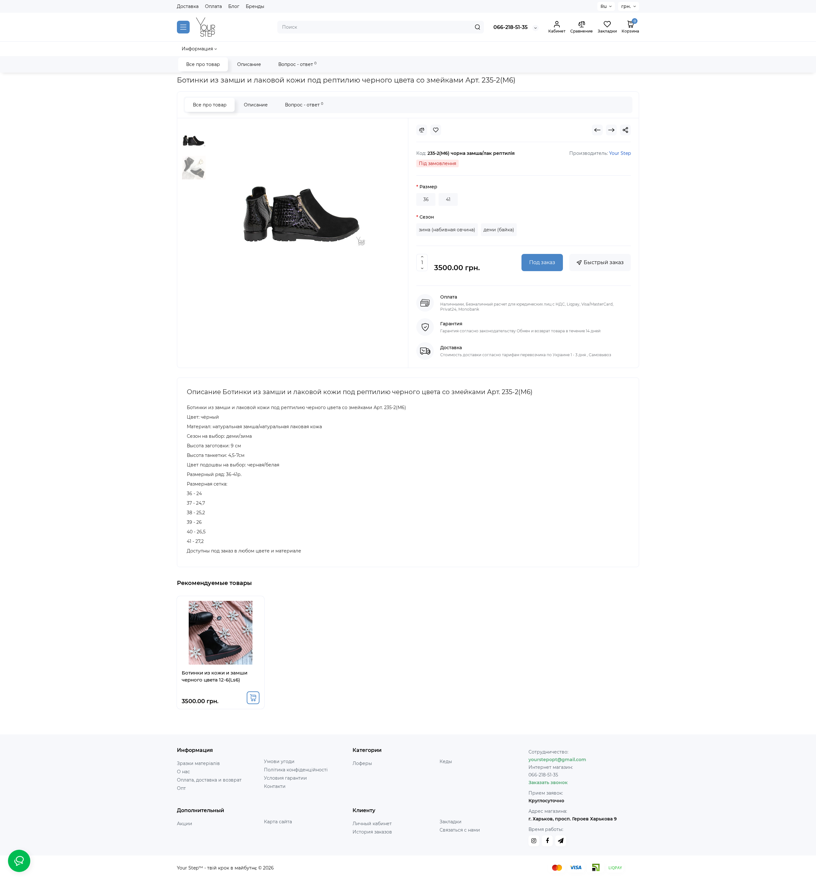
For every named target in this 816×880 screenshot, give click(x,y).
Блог (233, 6)
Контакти (275, 786)
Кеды (446, 761)
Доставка (188, 6)
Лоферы (362, 763)
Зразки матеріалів (198, 763)
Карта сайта (278, 822)
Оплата (213, 6)
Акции (184, 823)
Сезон (426, 217)
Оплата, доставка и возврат (209, 780)
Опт (181, 788)
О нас (183, 772)
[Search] (477, 27)
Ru (604, 6)
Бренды (255, 6)
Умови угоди (279, 761)
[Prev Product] (597, 130)
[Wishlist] (435, 130)
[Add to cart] (253, 697)
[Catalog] (183, 27)
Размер (428, 187)
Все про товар (203, 64)
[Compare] (421, 130)
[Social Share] (625, 130)
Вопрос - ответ (297, 64)
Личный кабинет (372, 823)
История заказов (372, 832)
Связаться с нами (460, 830)
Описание (249, 64)
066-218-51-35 (510, 27)
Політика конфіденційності (296, 770)
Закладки (451, 822)
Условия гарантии (285, 778)
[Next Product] (611, 130)
